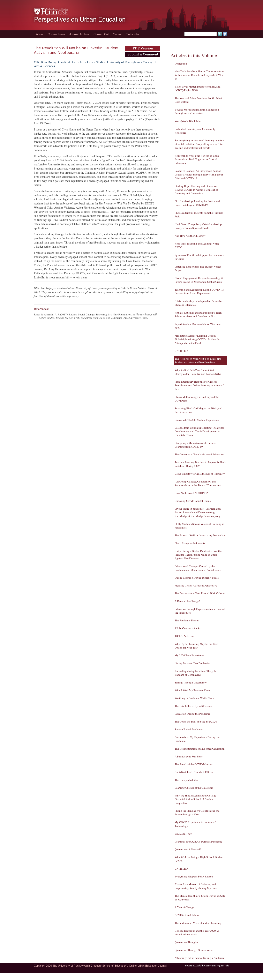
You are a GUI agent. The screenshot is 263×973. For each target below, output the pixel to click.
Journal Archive (79, 34)
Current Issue (56, 34)
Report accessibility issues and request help (207, 966)
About (40, 34)
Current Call (101, 34)
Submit (117, 34)
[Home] (69, 29)
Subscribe (132, 34)
